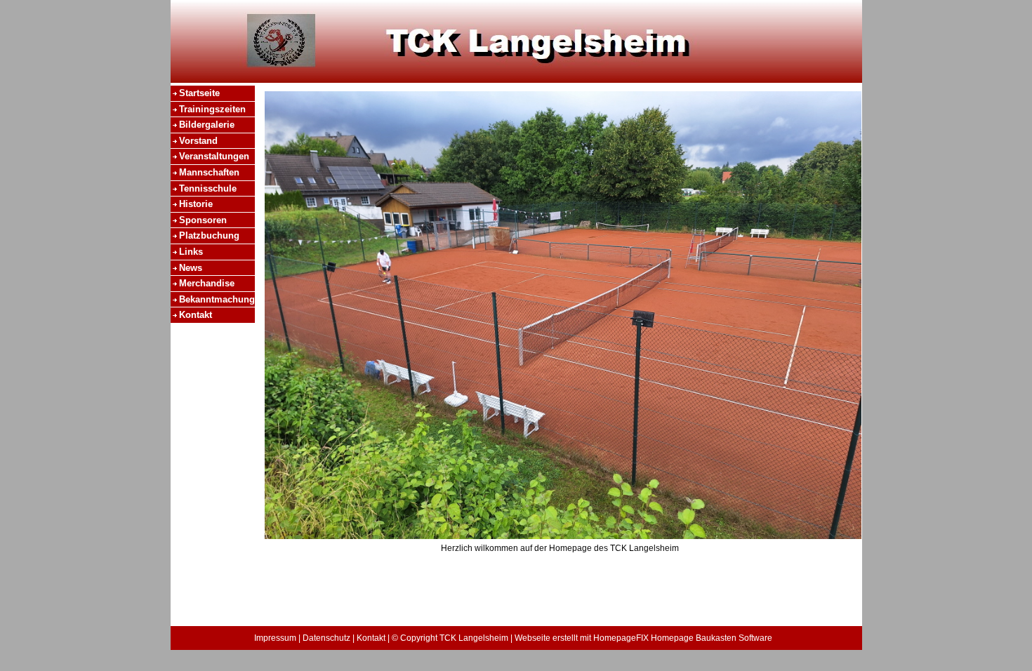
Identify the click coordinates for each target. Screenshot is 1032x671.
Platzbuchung (209, 235)
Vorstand (198, 140)
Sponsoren (203, 220)
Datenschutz (326, 638)
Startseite (199, 93)
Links (191, 251)
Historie (196, 204)
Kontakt (195, 315)
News (190, 268)
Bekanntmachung (217, 299)
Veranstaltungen (214, 156)
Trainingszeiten (212, 109)
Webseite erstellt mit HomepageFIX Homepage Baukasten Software (643, 638)
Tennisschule (208, 188)
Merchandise (206, 283)
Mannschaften (209, 172)
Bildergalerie (206, 124)
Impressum (275, 638)
